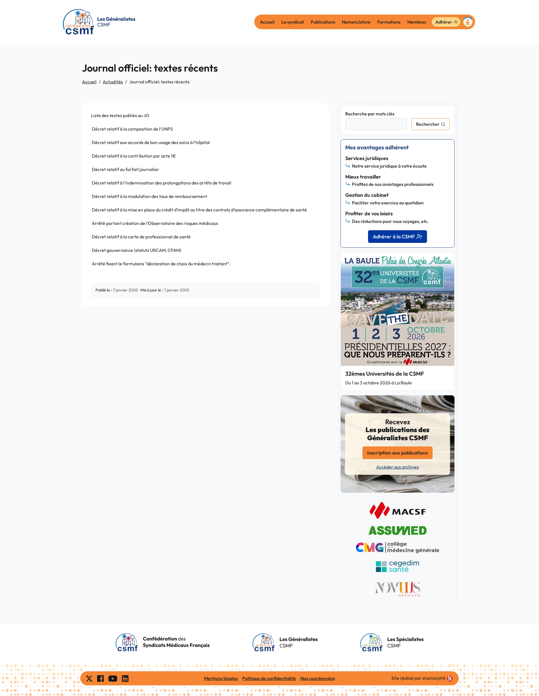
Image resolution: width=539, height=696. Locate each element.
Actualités (113, 82)
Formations (389, 22)
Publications (323, 22)
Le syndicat (292, 22)
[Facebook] (100, 678)
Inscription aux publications (397, 452)
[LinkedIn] (125, 678)
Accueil (267, 22)
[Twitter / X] (89, 678)
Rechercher (428, 124)
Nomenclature (356, 22)
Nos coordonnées (317, 678)
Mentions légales (221, 678)
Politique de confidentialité (269, 678)
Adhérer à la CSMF (394, 236)
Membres (416, 22)
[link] (437, 678)
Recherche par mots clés (369, 114)
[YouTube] (112, 678)
